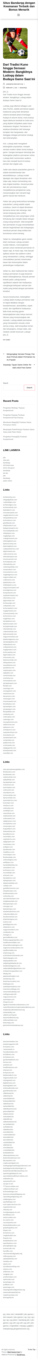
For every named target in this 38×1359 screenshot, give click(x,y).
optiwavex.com (8, 727)
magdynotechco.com (10, 515)
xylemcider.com (8, 1279)
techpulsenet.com (9, 593)
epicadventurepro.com (11, 898)
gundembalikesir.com (10, 1060)
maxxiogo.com (8, 688)
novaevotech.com (9, 569)
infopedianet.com (9, 644)
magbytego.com (9, 536)
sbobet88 (19, 1314)
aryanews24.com (9, 1181)
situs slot (10, 1314)
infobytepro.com (9, 533)
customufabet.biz (9, 1135)
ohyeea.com (7, 1269)
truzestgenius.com (9, 590)
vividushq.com (8, 714)
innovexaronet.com (10, 559)
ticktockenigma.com (10, 919)
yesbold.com (7, 1065)
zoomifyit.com (8, 753)
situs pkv (6, 460)
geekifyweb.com (9, 523)
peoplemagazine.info (10, 1044)
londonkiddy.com (9, 1012)
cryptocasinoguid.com (11, 1163)
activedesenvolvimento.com (13, 955)
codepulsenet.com (9, 647)
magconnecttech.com (10, 930)
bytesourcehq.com (9, 544)
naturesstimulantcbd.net (11, 1292)
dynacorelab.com (9, 798)
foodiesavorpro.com (10, 893)
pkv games (6, 340)
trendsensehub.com (10, 917)
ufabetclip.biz (8, 1096)
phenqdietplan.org (9, 1246)
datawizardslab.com (10, 883)
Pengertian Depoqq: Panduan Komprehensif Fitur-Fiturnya (14, 416)
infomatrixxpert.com (10, 556)
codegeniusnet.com (10, 538)
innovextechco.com (10, 572)
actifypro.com (8, 847)
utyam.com (7, 1264)
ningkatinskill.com (9, 1235)
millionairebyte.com (10, 1020)
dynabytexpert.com (10, 683)
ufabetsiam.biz (8, 1104)
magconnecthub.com (10, 637)
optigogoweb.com (9, 748)
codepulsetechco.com (11, 549)
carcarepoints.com (9, 1222)
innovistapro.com (9, 854)
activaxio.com (8, 875)
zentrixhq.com (8, 678)
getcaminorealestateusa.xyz (13, 1025)
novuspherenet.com (10, 722)
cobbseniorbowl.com (10, 1189)
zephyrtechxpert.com (10, 595)
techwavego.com (9, 603)
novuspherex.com (9, 823)
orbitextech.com (8, 927)
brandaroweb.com (9, 750)
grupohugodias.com (10, 1228)
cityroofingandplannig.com (12, 1197)
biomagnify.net (8, 1297)
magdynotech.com (9, 650)
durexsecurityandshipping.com (14, 1194)
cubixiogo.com (8, 719)
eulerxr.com (7, 922)
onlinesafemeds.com (10, 1088)
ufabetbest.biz (8, 1129)
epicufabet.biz (8, 1140)
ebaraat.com (7, 1070)
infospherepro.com (10, 891)
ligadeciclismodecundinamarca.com (16, 1005)
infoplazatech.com (9, 525)
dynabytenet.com (9, 621)
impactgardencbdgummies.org (14, 1290)
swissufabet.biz (8, 1106)
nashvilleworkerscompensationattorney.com (19, 1007)
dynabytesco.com (9, 878)
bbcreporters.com (9, 1160)
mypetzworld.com (9, 1207)
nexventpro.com (9, 836)
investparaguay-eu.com (11, 1212)
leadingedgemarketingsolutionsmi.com (17, 1166)
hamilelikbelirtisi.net (10, 865)
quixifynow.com (8, 668)
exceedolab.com (9, 873)
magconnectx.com (9, 997)
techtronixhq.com (9, 497)
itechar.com (7, 1062)
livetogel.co (7, 935)
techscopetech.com (10, 608)
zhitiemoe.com (8, 1272)
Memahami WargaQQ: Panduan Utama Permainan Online (17, 423)
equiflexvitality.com (10, 950)
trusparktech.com (9, 829)
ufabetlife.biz (7, 1119)
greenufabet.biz (8, 1111)
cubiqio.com (7, 886)
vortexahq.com (8, 808)
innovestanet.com (9, 681)
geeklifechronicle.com (11, 888)
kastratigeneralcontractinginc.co (14, 1168)
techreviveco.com (9, 616)
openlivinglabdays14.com (12, 1173)
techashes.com (8, 1047)
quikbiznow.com (9, 743)
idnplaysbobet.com (10, 961)
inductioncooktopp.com (11, 989)
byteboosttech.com (10, 1075)
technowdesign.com (10, 1191)
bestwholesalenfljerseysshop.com (15, 1171)
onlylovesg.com (8, 953)
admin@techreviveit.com (14, 84)
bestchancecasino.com (11, 981)
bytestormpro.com (9, 909)
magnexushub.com (10, 1078)
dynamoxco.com (9, 696)
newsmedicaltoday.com (11, 992)
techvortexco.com (9, 520)
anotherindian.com (10, 1277)
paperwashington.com (11, 976)
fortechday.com (8, 1023)
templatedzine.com (10, 1241)
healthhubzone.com (10, 1067)
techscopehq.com (9, 652)
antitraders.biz (8, 1178)
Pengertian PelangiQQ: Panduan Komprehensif (15, 438)
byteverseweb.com (10, 634)
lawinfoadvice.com (10, 1243)
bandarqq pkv (24, 1320)
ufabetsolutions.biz (10, 1122)
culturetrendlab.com (10, 914)
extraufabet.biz (8, 1116)
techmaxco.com (8, 870)
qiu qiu (5, 473)
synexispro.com (8, 999)
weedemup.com (9, 979)
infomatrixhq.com (9, 564)
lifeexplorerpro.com (10, 904)
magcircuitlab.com (9, 577)
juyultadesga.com (9, 1202)
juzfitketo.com (8, 1284)
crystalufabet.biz (9, 1142)
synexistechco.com (10, 800)
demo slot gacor (9, 468)
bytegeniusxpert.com (10, 528)
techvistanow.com (9, 562)
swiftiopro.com (8, 862)
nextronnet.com (8, 693)
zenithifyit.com (8, 811)
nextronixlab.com (9, 675)
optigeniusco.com (9, 821)
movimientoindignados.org (12, 1253)
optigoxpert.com (9, 842)
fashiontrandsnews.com (11, 1158)
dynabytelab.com (9, 782)
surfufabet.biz (8, 1127)
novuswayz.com (9, 844)
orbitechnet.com (9, 724)
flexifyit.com (7, 686)
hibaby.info (7, 973)
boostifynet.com (8, 834)
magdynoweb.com (9, 611)
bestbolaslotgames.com (11, 966)
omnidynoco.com (9, 730)
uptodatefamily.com (10, 1259)
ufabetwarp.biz (8, 1093)
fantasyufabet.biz (9, 1101)
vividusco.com (8, 805)
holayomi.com (8, 1002)
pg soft (13, 1323)
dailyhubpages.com (10, 958)
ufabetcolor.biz (8, 1114)
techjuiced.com (8, 1073)
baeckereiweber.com (10, 1041)
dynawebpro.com (9, 706)
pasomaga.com (8, 1287)
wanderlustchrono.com (11, 911)
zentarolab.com (8, 740)
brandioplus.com (9, 704)
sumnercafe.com (9, 1248)
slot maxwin (8, 1317)
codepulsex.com (9, 606)
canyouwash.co (8, 1049)
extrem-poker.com (9, 1217)
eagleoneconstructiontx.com (13, 948)
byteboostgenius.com (10, 639)
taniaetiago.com (9, 1282)
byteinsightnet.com (10, 546)
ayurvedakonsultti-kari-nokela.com (15, 1176)
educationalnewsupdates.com (14, 769)
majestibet (14, 1326)
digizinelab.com (8, 600)
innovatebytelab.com (10, 531)
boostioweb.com (9, 774)
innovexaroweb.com (10, 613)
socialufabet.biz (8, 1124)
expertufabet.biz (9, 1098)
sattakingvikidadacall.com (12, 963)
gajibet (30, 1326)
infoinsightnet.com (9, 541)
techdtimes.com (8, 1054)
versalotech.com (9, 867)
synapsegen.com (9, 709)
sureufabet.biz (8, 1132)
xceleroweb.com (9, 745)
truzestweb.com (8, 735)
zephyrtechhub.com (10, 732)
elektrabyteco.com (9, 585)
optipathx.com (8, 673)
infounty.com (7, 1209)
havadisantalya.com (10, 1052)
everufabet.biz (8, 1147)
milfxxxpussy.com (9, 1256)
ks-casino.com (8, 1220)
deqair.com (7, 1230)
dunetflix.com (8, 1251)
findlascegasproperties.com (13, 940)
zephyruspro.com (9, 670)
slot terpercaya (8, 465)
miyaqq (23, 1326)
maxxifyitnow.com (9, 665)
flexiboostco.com (9, 772)
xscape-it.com (8, 1184)
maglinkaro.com (9, 618)
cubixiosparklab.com (10, 567)
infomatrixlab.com (9, 629)
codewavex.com (9, 580)
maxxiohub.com (8, 813)
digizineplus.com (9, 655)
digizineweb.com (9, 551)
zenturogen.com (9, 699)
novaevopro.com (9, 826)
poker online (7, 481)
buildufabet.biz (8, 1153)
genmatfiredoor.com (10, 937)
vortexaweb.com (9, 818)
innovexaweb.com (9, 701)
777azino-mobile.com (11, 1186)
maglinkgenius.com (10, 575)
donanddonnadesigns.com (12, 945)
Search (5, 383)
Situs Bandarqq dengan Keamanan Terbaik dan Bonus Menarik (19, 6)
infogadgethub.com (10, 500)
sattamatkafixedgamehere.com (14, 968)
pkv (4, 457)
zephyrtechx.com (9, 839)
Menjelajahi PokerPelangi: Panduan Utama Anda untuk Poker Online (18, 431)
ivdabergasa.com (9, 1199)
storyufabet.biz (8, 1137)
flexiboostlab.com (9, 857)
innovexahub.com (9, 795)
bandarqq (6, 463)
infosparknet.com (9, 662)
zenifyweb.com (8, 932)
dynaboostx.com (9, 849)
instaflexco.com (8, 852)
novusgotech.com (9, 691)
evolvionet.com (8, 785)
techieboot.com (8, 1057)
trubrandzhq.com (9, 831)
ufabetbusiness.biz (10, 1109)
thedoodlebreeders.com (11, 1225)
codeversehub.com (10, 631)
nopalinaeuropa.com (10, 1295)
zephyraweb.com (9, 816)
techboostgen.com (9, 505)
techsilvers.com (8, 1233)
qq (4, 1314)
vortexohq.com (8, 896)
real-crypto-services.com (12, 1204)
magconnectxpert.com (11, 587)
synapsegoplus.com (10, 642)
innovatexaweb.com (10, 513)
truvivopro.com (8, 803)
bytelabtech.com (9, 510)
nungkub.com (8, 1274)
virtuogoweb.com (9, 1080)
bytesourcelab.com (10, 660)
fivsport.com (7, 1238)
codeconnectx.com (10, 554)
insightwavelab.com (10, 901)
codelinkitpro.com (9, 502)
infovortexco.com (9, 598)
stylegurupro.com (9, 880)
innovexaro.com (9, 657)
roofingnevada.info (10, 994)
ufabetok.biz (7, 1145)
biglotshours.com (9, 1083)
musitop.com (7, 1261)
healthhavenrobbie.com (11, 942)
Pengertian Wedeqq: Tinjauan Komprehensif (14, 409)
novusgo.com (8, 906)
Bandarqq (23, 87)
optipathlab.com (9, 780)
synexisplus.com (9, 787)
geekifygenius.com (10, 924)
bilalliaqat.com (8, 984)
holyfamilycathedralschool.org (14, 1010)
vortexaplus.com (9, 717)
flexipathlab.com (9, 712)
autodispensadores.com (11, 986)
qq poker (13, 1320)
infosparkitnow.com (10, 518)
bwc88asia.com (8, 1215)
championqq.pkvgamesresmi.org (16, 1329)
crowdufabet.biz (8, 1150)
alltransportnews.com (10, 1155)
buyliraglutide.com (9, 1085)
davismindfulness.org (10, 1017)
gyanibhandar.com (9, 1091)
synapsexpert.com (9, 737)
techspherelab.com (10, 626)
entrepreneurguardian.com (12, 971)
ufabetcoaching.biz (10, 1015)
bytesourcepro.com (10, 624)
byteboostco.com (9, 582)
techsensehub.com (10, 507)
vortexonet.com (8, 790)
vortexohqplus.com (10, 860)
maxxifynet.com (8, 792)
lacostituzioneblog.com (11, 1266)
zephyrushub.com (9, 777)
